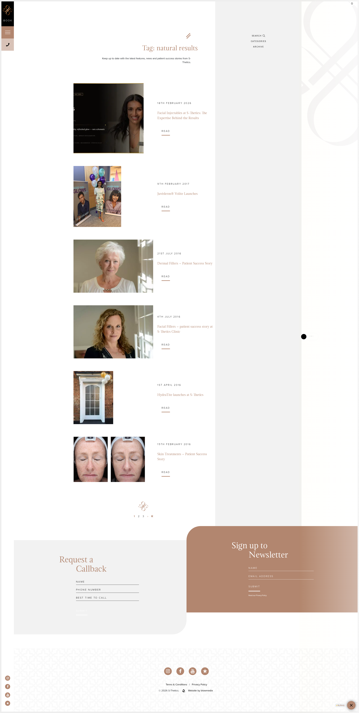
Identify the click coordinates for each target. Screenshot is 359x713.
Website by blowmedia (200, 690)
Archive (258, 47)
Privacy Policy (261, 595)
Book (7, 20)
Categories (258, 41)
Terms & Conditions (176, 684)
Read (166, 131)
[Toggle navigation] (7, 32)
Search (257, 36)
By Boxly (341, 705)
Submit (82, 610)
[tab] (258, 35)
